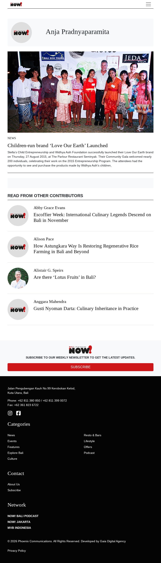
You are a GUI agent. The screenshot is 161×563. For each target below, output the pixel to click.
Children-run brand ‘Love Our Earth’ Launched (58, 145)
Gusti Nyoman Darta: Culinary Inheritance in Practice (86, 308)
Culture (12, 458)
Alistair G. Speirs (48, 270)
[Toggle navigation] (148, 4)
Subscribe (14, 490)
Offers (88, 447)
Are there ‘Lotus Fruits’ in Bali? (65, 277)
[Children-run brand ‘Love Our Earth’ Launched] (80, 93)
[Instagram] (10, 413)
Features (13, 447)
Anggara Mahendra (50, 301)
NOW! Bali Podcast (23, 516)
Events (12, 441)
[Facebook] (18, 413)
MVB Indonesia (19, 527)
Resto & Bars (92, 435)
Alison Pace (44, 239)
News (12, 138)
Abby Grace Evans (49, 207)
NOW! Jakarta (19, 522)
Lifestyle (89, 441)
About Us (14, 484)
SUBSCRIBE (81, 367)
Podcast (89, 452)
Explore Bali (15, 452)
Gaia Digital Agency (113, 541)
